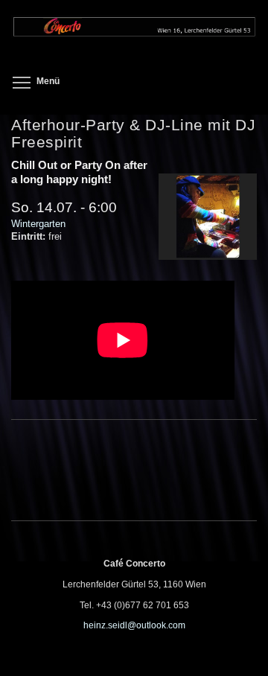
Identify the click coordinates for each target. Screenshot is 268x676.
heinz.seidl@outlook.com (134, 625)
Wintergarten (38, 223)
